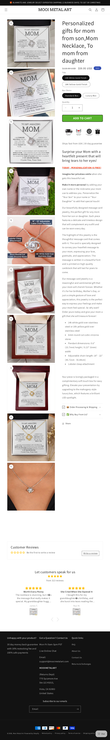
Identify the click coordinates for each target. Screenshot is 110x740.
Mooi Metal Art (18, 733)
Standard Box (71, 95)
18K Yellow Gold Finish (76, 84)
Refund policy (47, 733)
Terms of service (74, 733)
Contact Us (77, 657)
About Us (76, 651)
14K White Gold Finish (76, 78)
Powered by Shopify (31, 733)
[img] (55, 576)
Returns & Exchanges (81, 664)
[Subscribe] (77, 709)
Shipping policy (89, 733)
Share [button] (68, 423)
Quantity (65, 102)
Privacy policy (60, 733)
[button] (6, 10)
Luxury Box (91, 95)
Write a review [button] (90, 553)
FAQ (73, 644)
